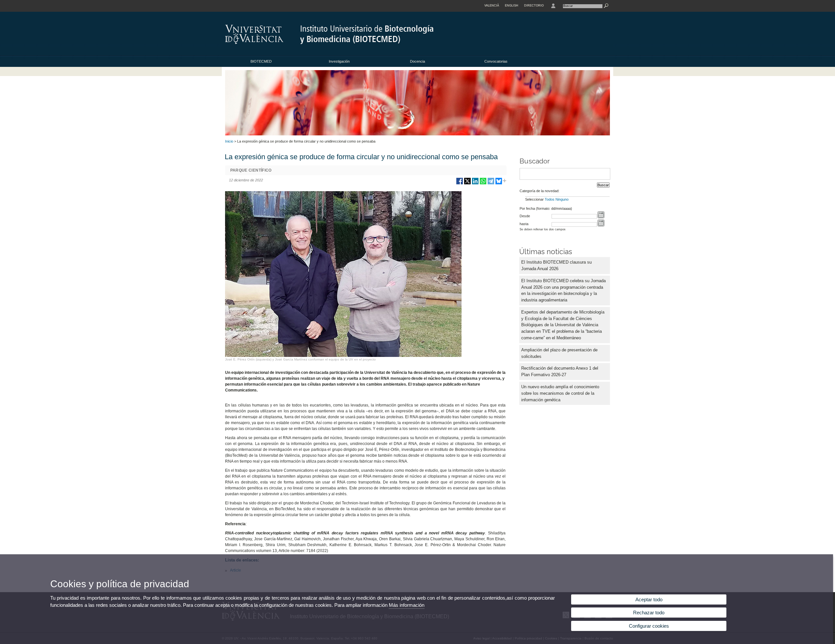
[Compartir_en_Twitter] (467, 183)
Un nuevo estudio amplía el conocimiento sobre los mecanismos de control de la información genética (560, 393)
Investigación (339, 61)
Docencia (417, 61)
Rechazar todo (648, 612)
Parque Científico (251, 170)
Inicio (229, 141)
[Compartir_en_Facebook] (459, 183)
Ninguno (562, 199)
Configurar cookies (649, 626)
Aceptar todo (648, 599)
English (511, 5)
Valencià (491, 5)
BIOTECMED (261, 61)
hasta (524, 224)
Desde (525, 216)
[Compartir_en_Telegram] (491, 183)
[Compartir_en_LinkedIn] (475, 183)
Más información (406, 605)
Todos (549, 199)
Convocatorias (496, 61)
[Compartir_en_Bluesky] (499, 183)
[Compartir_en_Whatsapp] (483, 183)
